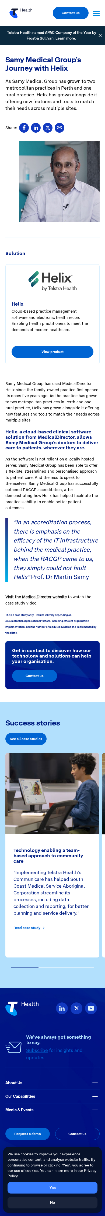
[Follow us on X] (76, 1008)
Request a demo (27, 1134)
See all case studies (26, 739)
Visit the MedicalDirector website (36, 597)
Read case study (26, 928)
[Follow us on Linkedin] (62, 1008)
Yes (53, 1187)
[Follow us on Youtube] (91, 1008)
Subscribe (37, 1050)
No (52, 1202)
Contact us (71, 13)
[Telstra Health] (21, 13)
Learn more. (65, 38)
